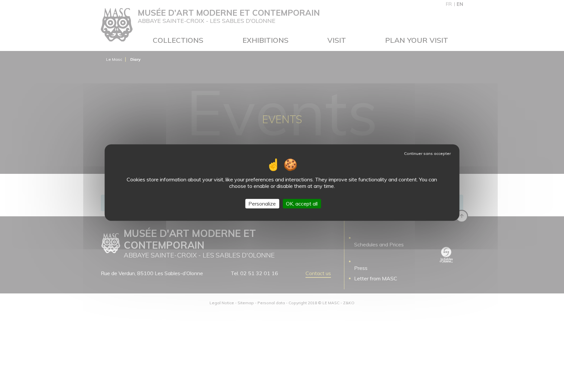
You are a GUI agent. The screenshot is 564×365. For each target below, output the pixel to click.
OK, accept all (302, 203)
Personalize (262, 203)
